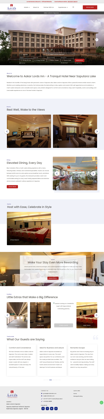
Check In (22, 57)
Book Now (90, 7)
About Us (36, 7)
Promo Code (63, 57)
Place (21, 51)
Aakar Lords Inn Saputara (51, 13)
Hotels (26, 7)
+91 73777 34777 (72, 1)
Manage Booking (78, 63)
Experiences (62, 7)
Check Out (35, 57)
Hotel (48, 51)
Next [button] (97, 131)
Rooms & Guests (51, 57)
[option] (29, 131)
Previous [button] (6, 131)
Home (75, 393)
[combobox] (33, 54)
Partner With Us (49, 7)
